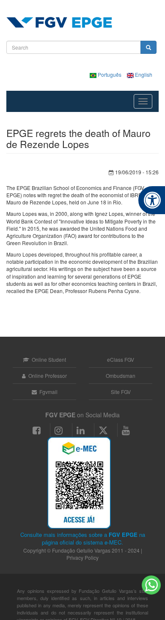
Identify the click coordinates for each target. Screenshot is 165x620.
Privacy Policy (82, 557)
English (143, 74)
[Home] (59, 22)
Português (109, 74)
